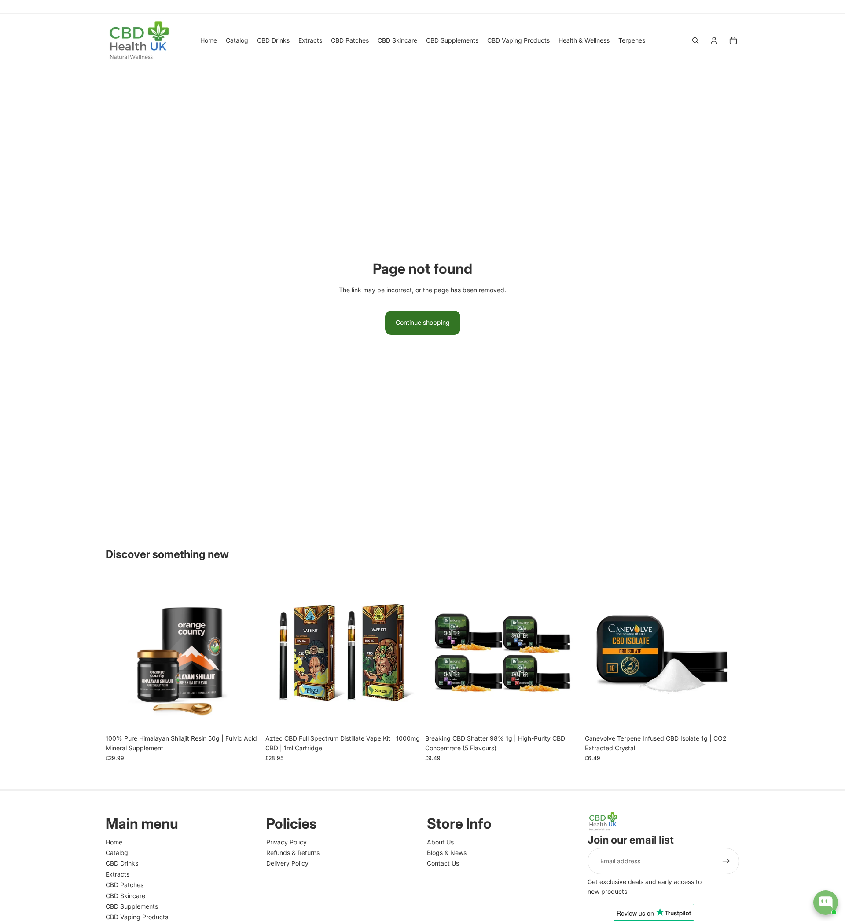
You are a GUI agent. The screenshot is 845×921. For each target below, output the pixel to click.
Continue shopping (423, 322)
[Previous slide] (119, 652)
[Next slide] (247, 652)
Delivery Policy (287, 863)
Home (114, 842)
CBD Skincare (125, 895)
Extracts (117, 874)
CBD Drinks (122, 863)
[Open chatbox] (825, 902)
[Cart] (733, 40)
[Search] (695, 40)
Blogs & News (447, 852)
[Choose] (406, 716)
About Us (440, 842)
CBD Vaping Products (137, 917)
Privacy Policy (286, 842)
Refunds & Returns (293, 852)
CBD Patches (124, 884)
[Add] (246, 716)
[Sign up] (726, 861)
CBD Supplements (132, 906)
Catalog (117, 852)
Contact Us (443, 863)
